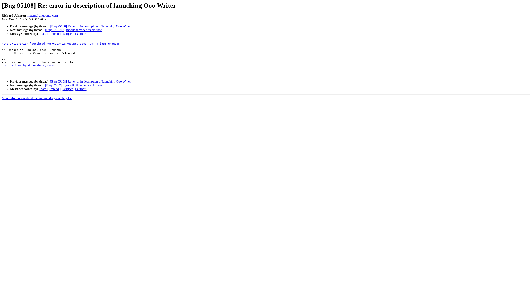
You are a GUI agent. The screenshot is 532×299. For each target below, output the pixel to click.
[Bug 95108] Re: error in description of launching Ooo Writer (90, 26)
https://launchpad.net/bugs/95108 (28, 65)
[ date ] (43, 34)
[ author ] (81, 34)
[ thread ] (55, 34)
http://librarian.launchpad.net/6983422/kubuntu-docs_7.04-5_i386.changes (61, 43)
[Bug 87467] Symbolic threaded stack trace (73, 30)
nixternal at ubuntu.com (42, 15)
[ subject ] (68, 34)
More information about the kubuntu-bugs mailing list (37, 98)
